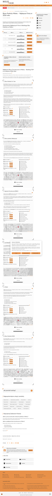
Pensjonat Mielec (8, 463)
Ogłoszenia (16, 5)
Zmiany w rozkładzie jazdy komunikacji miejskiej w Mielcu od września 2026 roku (14, 484)
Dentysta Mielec (6, 474)
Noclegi (40, 25)
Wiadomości (6, 5)
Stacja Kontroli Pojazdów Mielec (19, 477)
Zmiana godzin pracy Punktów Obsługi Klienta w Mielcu (35, 483)
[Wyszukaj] (48, 2)
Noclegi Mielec (8, 459)
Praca (19, 5)
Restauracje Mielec (29, 477)
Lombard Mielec (29, 474)
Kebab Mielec (40, 477)
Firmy (13, 5)
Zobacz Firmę (29, 35)
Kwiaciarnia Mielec (41, 474)
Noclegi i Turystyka (11, 11)
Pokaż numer (11, 166)
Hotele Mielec (8, 467)
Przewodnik (38, 5)
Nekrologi (26, 5)
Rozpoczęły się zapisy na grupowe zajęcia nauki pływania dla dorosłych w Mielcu (37, 489)
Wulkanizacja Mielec (6, 477)
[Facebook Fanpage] (44, 2)
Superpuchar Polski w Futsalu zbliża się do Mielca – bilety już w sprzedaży (13, 488)
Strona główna (4, 11)
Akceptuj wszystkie (35, 253)
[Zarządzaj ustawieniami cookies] (2, 494)
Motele (40, 27)
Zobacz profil (11, 110)
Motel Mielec (24, 459)
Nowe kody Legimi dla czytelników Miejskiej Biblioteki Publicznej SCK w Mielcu (38, 485)
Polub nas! (30, 450)
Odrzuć (16, 253)
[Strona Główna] (3, 5)
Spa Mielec (23, 463)
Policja (10, 5)
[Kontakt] (46, 2)
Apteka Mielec (17, 474)
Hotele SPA (40, 20)
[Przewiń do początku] (50, 494)
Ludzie (42, 5)
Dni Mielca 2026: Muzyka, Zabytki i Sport (9, 485)
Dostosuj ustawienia (26, 253)
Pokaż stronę (11, 112)
